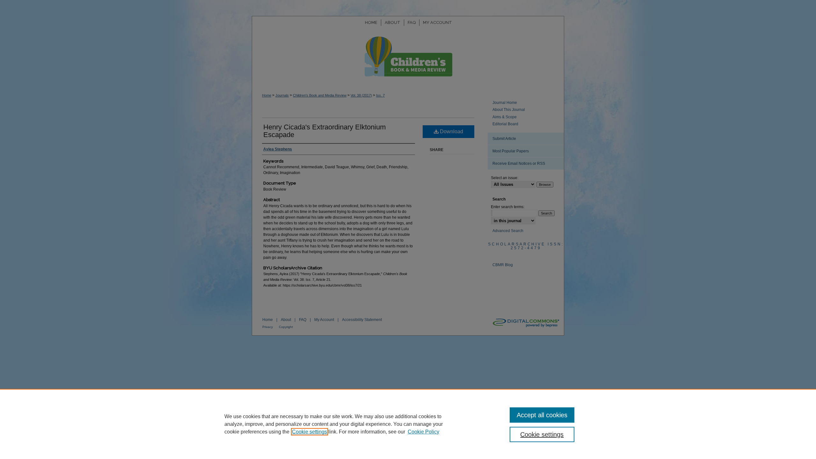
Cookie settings (309, 431)
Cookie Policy (423, 431)
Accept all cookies (542, 415)
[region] (408, 424)
